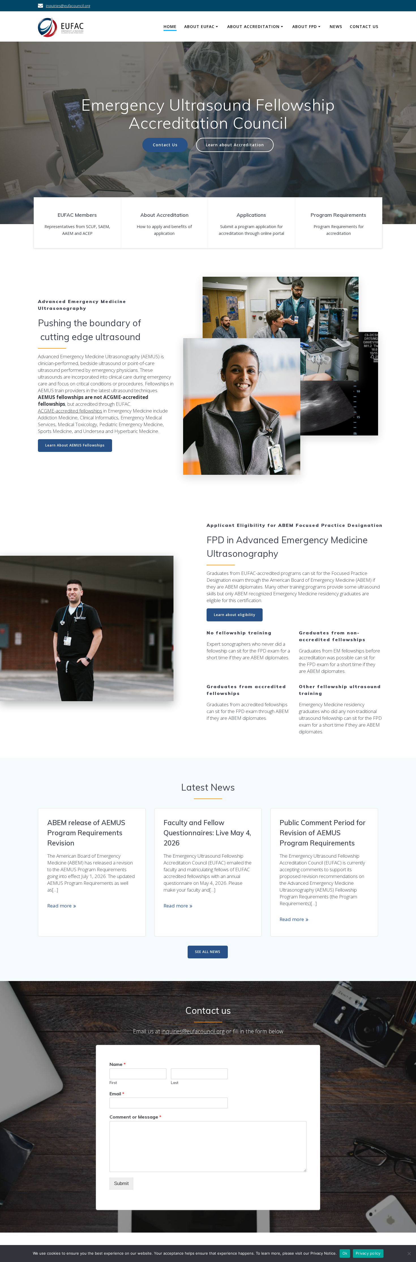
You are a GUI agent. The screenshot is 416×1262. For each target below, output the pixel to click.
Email (117, 1093)
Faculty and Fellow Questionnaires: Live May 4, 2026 (207, 832)
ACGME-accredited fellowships (70, 410)
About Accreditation (253, 26)
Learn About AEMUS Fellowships (75, 445)
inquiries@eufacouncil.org (68, 5)
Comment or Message (135, 1117)
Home (170, 26)
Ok (345, 1253)
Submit (121, 1183)
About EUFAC (199, 26)
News (336, 26)
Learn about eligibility (234, 614)
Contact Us (364, 26)
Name (118, 1064)
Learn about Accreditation (235, 144)
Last (174, 1082)
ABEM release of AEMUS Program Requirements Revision (86, 832)
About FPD (304, 26)
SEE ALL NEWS (207, 951)
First (113, 1082)
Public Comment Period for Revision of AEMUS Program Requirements (323, 832)
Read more (59, 905)
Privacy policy (368, 1253)
